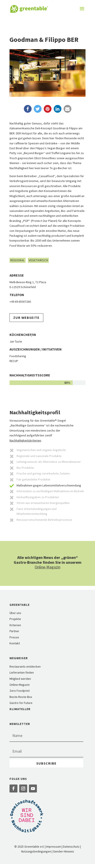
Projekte (15, 619)
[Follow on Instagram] (23, 788)
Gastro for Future (21, 703)
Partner (14, 631)
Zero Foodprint (20, 691)
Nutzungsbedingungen (36, 851)
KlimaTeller (20, 709)
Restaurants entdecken (25, 666)
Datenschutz (71, 847)
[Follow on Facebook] (13, 788)
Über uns (15, 613)
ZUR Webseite (26, 317)
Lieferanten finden (22, 672)
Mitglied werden (20, 679)
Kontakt (15, 643)
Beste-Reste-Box (21, 697)
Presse (14, 637)
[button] (28, 109)
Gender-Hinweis (63, 851)
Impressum (53, 847)
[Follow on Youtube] (33, 788)
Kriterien (15, 625)
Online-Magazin (47, 567)
